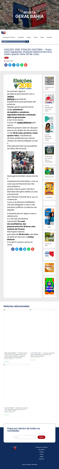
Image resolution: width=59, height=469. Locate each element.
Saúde (42, 37)
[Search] (27, 41)
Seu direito (21, 37)
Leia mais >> (7, 361)
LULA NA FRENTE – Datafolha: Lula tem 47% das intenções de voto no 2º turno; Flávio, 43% (16, 409)
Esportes (49, 37)
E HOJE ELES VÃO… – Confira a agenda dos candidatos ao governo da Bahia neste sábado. (43, 354)
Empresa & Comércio (9, 37)
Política (29, 37)
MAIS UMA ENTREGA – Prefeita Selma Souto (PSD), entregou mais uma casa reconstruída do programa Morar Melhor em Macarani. (15, 355)
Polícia (36, 37)
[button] (6, 65)
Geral (6, 57)
